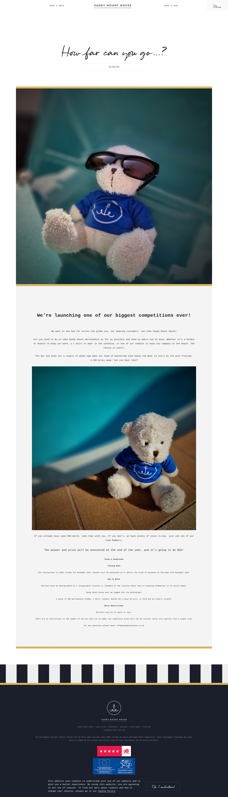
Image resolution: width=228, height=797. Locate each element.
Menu (217, 6)
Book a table (57, 6)
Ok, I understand (163, 786)
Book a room (171, 6)
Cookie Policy (106, 791)
